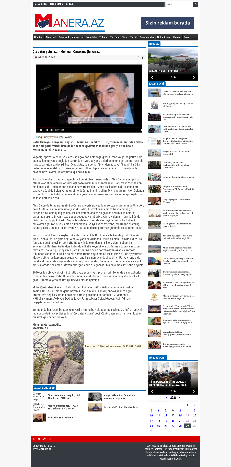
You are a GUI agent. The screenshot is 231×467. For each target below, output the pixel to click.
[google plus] (44, 439)
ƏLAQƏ (69, 4)
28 (180, 426)
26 (165, 426)
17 (151, 420)
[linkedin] (50, 439)
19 (165, 420)
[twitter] (39, 439)
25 (158, 426)
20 (173, 420)
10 (151, 415)
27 (173, 426)
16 (194, 415)
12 (165, 415)
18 (158, 420)
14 (180, 415)
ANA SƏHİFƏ (40, 4)
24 (151, 426)
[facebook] (33, 439)
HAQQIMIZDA (56, 4)
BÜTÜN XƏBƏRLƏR (173, 353)
